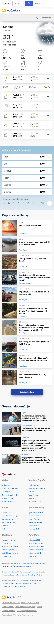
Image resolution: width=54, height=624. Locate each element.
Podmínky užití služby (30, 603)
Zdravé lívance (34, 519)
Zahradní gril (32, 575)
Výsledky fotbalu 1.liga (10, 516)
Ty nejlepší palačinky (36, 513)
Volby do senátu (7, 498)
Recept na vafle (34, 526)
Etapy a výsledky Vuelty (37, 488)
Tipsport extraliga (8, 519)
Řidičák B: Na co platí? (36, 550)
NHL (3, 529)
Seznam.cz (39, 4)
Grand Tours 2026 (35, 501)
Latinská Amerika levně (10, 553)
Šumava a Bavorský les (10, 546)
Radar (39, 607)
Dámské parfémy (8, 583)
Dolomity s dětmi (8, 556)
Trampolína (34, 572)
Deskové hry (27, 583)
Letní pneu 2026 (34, 540)
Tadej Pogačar (33, 495)
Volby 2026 (6, 485)
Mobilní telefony (23, 580)
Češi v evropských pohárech (22, 566)
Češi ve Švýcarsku (8, 550)
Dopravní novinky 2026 (36, 546)
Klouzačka (5, 575)
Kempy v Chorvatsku (9, 540)
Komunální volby (8, 501)
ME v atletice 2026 (8, 522)
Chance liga (6, 513)
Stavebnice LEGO (36, 580)
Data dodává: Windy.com (25, 607)
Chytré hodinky (7, 586)
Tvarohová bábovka (35, 522)
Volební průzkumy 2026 (10, 488)
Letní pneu (18, 583)
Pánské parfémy (19, 586)
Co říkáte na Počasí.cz (11, 603)
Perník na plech (34, 529)
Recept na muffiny (35, 516)
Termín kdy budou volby (10, 495)
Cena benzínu (7, 566)
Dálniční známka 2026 (36, 543)
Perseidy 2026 (40, 563)
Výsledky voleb (7, 492)
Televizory (36, 583)
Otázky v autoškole (35, 553)
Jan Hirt (31, 492)
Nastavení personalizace (27, 611)
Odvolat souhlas (8, 611)
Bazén (14, 572)
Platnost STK (33, 556)
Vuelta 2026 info (34, 485)
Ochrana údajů (8, 607)
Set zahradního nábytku (18, 575)
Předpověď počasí (28, 563)
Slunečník (42, 572)
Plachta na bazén (23, 572)
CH (42, 203)
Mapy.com (17, 563)
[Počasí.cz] (11, 10)
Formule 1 (5, 526)
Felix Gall (32, 498)
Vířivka (39, 575)
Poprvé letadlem (7, 543)
